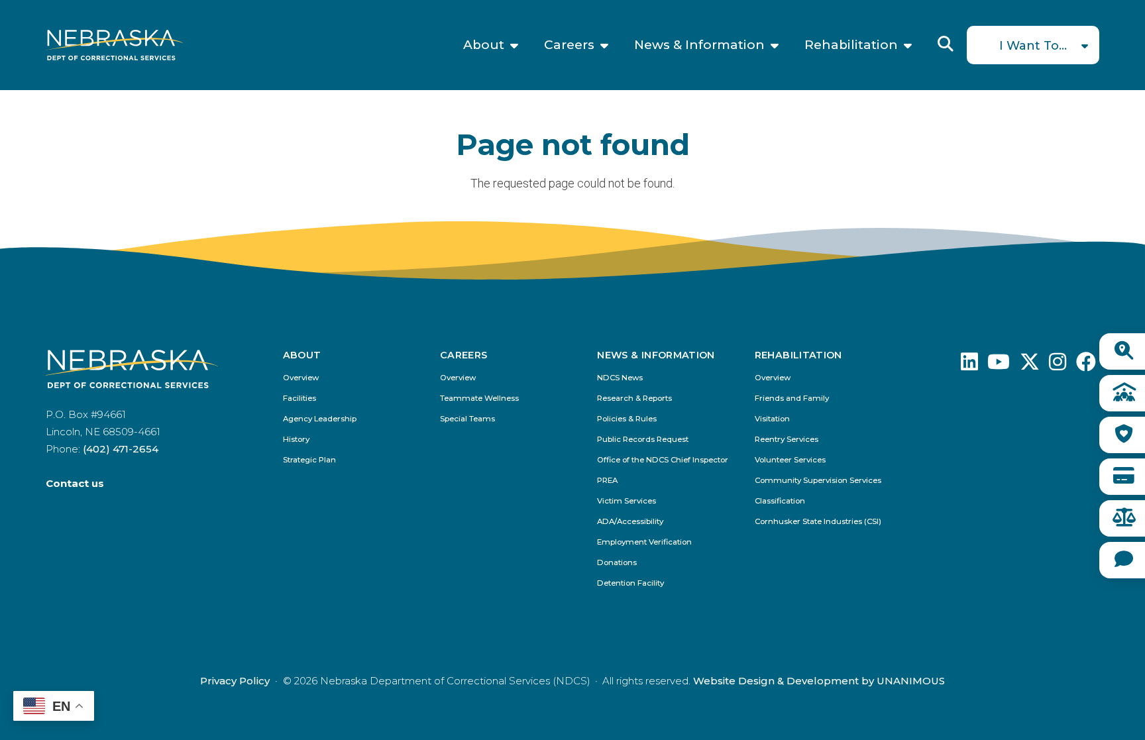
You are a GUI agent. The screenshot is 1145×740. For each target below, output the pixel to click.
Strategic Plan (309, 460)
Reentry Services (786, 439)
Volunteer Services (790, 460)
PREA (607, 480)
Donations (617, 562)
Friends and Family (792, 398)
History (296, 439)
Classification (780, 501)
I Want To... (1033, 45)
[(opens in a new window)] (969, 365)
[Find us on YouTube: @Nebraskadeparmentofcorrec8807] (998, 365)
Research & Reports (634, 398)
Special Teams (467, 419)
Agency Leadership (319, 419)
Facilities (299, 398)
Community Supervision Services (818, 480)
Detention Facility (630, 583)
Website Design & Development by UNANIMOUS (819, 680)
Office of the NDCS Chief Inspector (662, 460)
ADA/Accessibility (630, 521)
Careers (569, 45)
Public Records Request (642, 439)
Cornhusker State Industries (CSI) (818, 521)
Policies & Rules (627, 419)
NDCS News (620, 378)
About (483, 45)
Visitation (772, 419)
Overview (301, 378)
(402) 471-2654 (120, 449)
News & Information (699, 45)
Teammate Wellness (479, 398)
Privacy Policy (235, 680)
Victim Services (626, 501)
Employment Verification (644, 542)
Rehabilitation (851, 45)
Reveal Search (946, 44)
